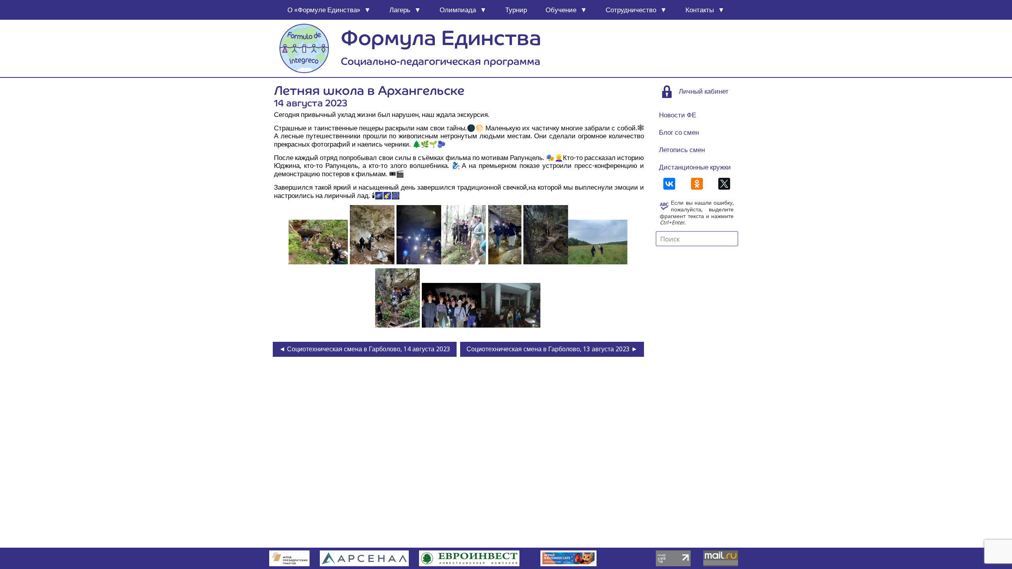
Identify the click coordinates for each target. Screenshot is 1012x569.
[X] (724, 184)
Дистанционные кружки (695, 167)
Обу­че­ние (561, 10)
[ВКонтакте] (669, 184)
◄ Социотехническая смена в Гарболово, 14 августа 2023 (364, 349)
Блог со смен (679, 132)
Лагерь (399, 10)
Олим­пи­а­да (458, 10)
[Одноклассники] (697, 184)
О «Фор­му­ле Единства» (323, 10)
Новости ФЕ (677, 115)
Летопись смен (682, 150)
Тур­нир (516, 10)
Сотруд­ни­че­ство (631, 10)
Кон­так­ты (699, 10)
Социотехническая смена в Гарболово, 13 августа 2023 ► (552, 349)
